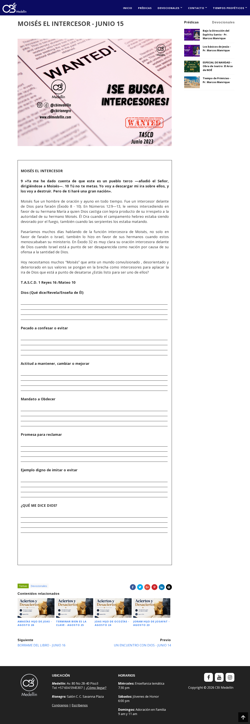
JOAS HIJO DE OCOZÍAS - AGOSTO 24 (112, 623)
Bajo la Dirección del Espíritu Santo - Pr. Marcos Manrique (216, 34)
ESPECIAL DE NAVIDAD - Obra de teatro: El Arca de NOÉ (218, 66)
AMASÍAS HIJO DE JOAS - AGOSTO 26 (35, 623)
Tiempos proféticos (228, 8)
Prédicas (145, 8)
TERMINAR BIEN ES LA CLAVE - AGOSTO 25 (71, 623)
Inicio (127, 8)
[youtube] (219, 677)
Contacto (196, 8)
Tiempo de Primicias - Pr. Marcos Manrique (216, 80)
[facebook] (208, 677)
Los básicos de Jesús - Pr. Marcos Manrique (217, 48)
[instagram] (230, 677)
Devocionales (168, 8)
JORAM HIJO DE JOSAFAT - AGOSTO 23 (151, 623)
